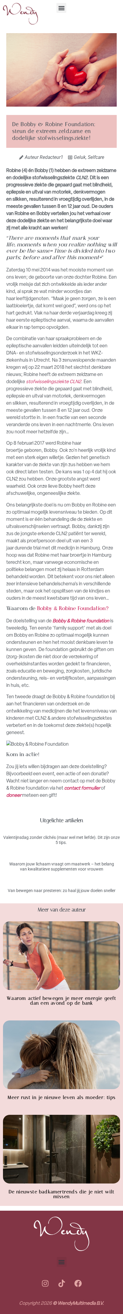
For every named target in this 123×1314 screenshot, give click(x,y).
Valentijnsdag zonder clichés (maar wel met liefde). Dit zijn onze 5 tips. (61, 840)
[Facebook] (77, 1283)
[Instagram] (45, 1283)
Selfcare (96, 157)
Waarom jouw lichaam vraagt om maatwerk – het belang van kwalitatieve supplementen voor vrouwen (61, 866)
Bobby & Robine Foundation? (73, 609)
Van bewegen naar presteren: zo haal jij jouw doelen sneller (62, 890)
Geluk (80, 157)
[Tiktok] (61, 1283)
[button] (61, 8)
